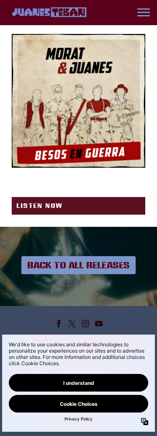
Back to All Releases (78, 265)
